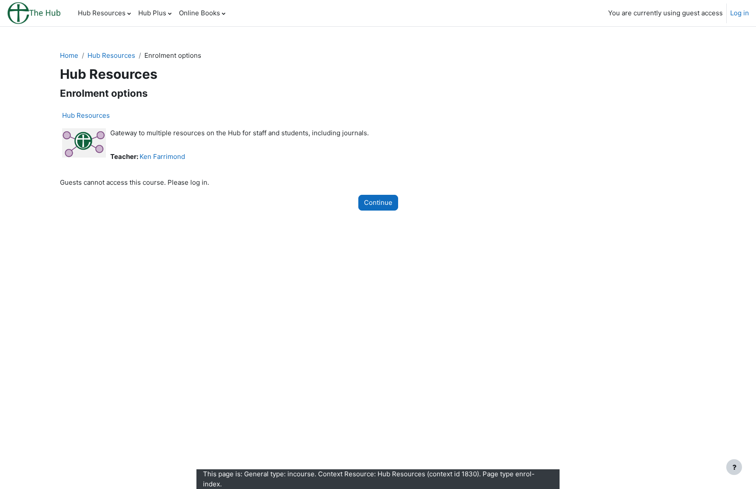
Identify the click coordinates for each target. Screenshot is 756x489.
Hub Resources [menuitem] (102, 13)
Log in (739, 13)
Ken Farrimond (162, 156)
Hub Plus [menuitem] (152, 13)
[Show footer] (734, 467)
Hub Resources (111, 55)
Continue (378, 202)
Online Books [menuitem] (199, 13)
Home (69, 55)
